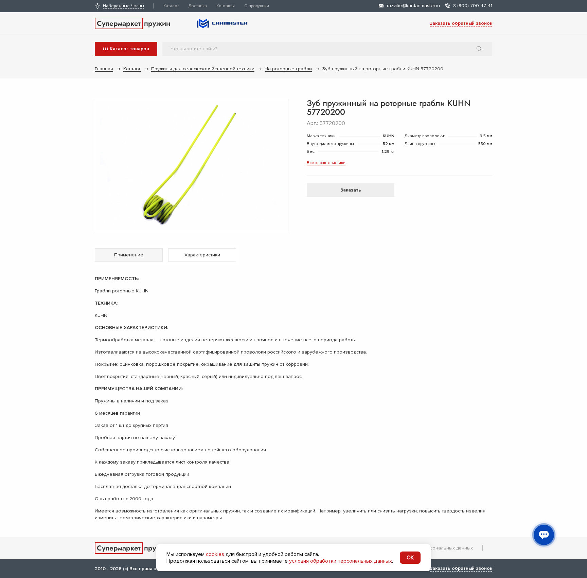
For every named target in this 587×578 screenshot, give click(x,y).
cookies (215, 554)
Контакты (225, 5)
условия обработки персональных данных (340, 561)
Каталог (171, 5)
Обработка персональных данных (434, 548)
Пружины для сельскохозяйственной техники (202, 69)
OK (410, 557)
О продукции (256, 5)
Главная (104, 69)
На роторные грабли (288, 69)
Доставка (198, 5)
